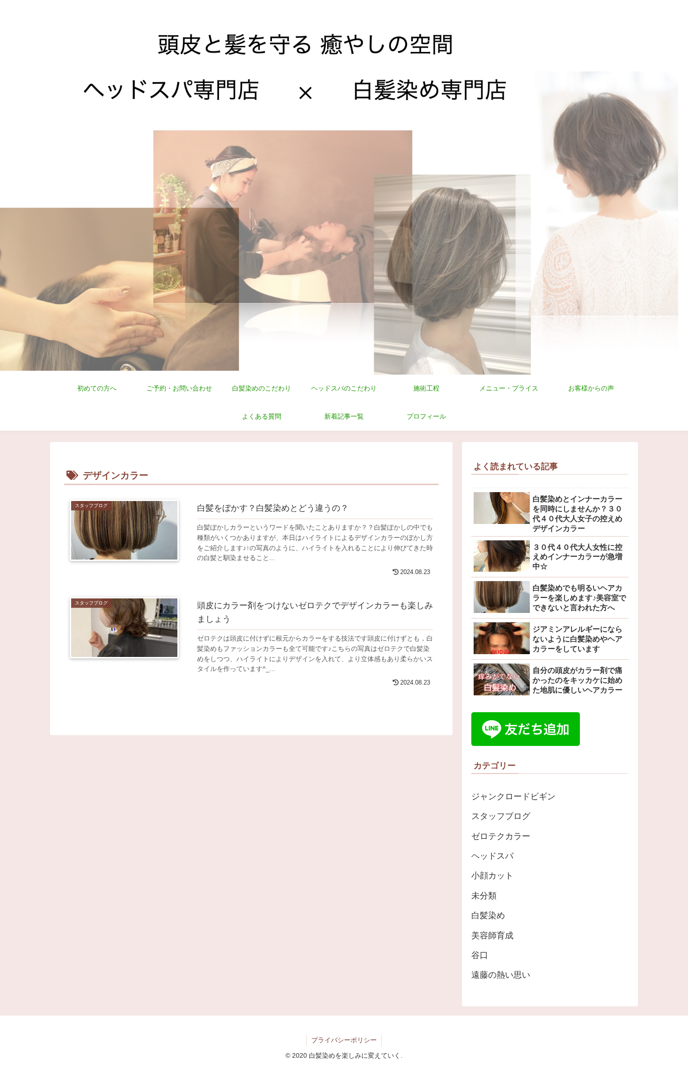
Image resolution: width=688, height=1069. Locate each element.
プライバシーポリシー (344, 1040)
